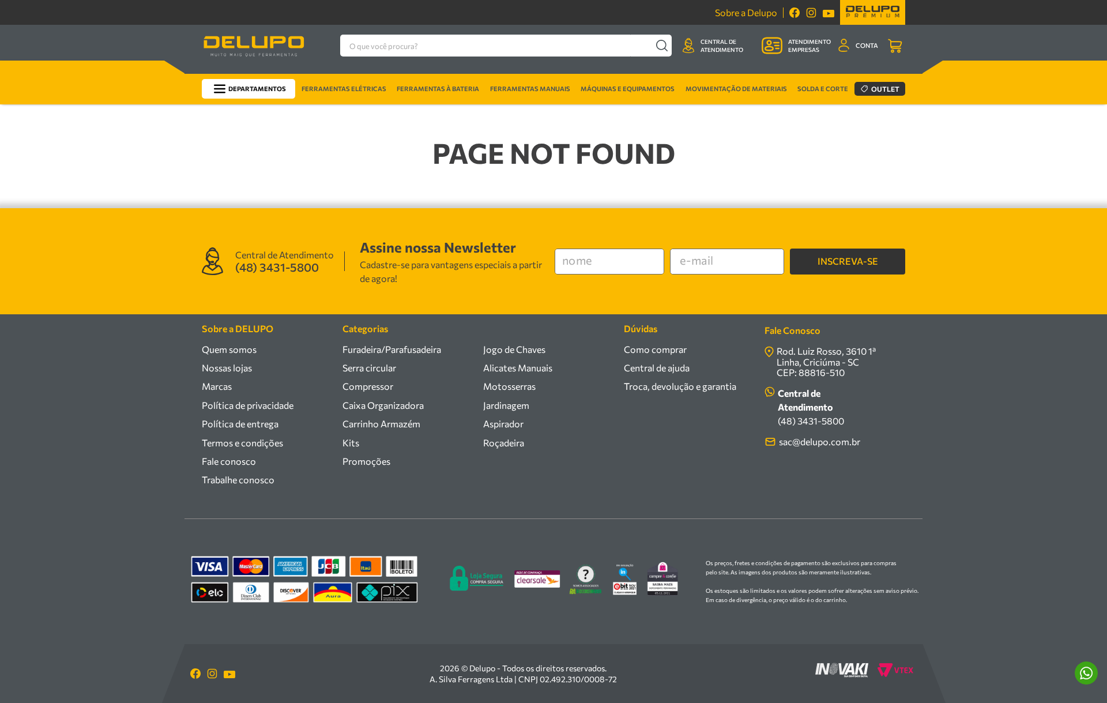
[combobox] (506, 46)
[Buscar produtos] (662, 46)
